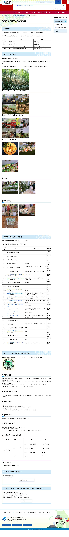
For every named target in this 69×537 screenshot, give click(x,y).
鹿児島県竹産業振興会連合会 (61, 30)
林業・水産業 (12, 15)
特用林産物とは (59, 24)
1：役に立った (7, 493)
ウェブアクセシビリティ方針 (19, 512)
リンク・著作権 (41, 512)
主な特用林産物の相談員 (61, 27)
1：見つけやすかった (9, 497)
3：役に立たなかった (23, 493)
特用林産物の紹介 (23, 15)
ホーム (3, 15)
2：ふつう (14, 493)
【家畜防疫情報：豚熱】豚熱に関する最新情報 (24, 5)
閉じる (64, 5)
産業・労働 (7, 15)
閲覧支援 (51, 2)
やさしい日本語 (45, 2)
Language (38, 2)
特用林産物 (17, 15)
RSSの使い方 (49, 512)
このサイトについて (7, 512)
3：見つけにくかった (26, 497)
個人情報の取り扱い (32, 512)
